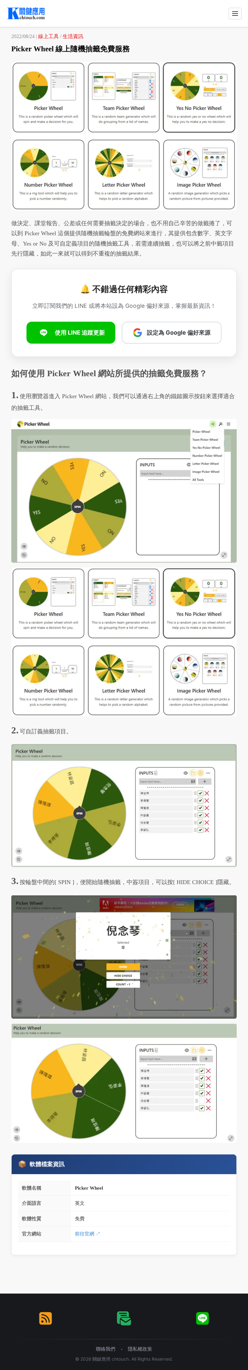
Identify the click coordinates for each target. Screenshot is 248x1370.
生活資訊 (73, 36)
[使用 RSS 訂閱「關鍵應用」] (45, 1318)
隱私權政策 (140, 1349)
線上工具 (48, 36)
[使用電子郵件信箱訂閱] (124, 1318)
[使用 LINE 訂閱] (202, 1318)
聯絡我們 (105, 1349)
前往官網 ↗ (87, 1233)
